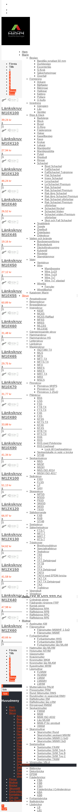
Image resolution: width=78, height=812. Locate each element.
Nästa (12, 90)
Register (17, 12)
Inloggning (18, 9)
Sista (12, 93)
